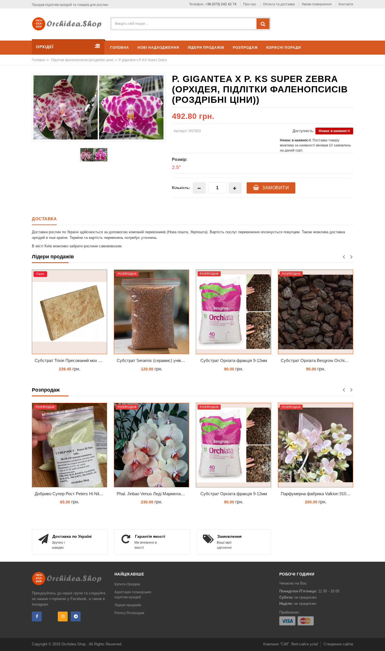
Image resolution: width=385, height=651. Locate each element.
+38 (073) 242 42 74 (220, 4)
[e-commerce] (69, 23)
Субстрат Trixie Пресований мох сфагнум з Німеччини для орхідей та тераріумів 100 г (71, 360)
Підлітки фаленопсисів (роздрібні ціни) (82, 60)
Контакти (345, 4)
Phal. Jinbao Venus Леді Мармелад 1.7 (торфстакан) (153, 493)
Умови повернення (317, 4)
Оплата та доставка (279, 4)
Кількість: (181, 188)
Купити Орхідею (127, 584)
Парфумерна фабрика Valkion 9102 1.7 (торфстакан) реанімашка (317, 493)
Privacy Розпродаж (129, 613)
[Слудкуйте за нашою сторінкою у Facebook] (37, 616)
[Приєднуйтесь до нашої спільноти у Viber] (50, 616)
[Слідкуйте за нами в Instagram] (63, 616)
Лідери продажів (127, 605)
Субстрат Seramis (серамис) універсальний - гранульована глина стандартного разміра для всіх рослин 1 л (153, 360)
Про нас (249, 4)
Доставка (44, 218)
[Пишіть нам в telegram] (76, 616)
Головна (38, 60)
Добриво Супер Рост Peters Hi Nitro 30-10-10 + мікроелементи (71, 493)
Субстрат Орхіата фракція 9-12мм (233, 360)
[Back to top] (379, 640)
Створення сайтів (338, 644)
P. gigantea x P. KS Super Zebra (143, 60)
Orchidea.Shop (74, 644)
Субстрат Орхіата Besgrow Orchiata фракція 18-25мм (317, 360)
